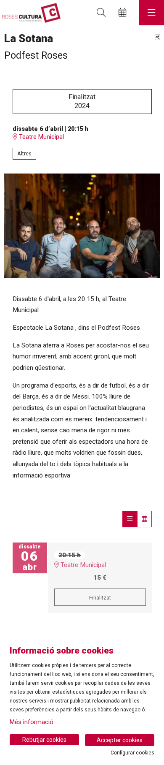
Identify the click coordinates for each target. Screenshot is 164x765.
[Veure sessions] (129, 519)
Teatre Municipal (40, 137)
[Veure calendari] (144, 519)
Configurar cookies (132, 752)
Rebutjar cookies (44, 739)
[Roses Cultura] (30, 13)
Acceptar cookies (120, 740)
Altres (24, 153)
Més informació (31, 722)
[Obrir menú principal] (151, 12)
